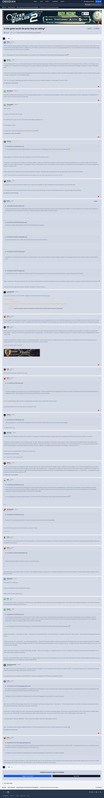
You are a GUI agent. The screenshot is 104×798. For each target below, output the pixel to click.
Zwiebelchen (10, 578)
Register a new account (27, 776)
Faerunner (9, 432)
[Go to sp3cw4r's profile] (5, 463)
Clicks (8, 537)
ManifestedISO (10, 509)
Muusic (7, 32)
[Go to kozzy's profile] (5, 369)
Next (9, 38)
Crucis (8, 680)
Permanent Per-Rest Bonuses (39, 308)
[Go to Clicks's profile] (5, 537)
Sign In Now (76, 776)
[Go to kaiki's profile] (5, 480)
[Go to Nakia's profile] (5, 327)
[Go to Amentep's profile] (5, 142)
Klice (8, 598)
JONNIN (8, 609)
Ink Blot (8, 59)
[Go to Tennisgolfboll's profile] (5, 105)
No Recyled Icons (53, 308)
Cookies (17, 795)
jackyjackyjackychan (11, 664)
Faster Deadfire (21, 308)
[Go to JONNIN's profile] (5, 610)
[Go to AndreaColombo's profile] (5, 292)
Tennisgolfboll (10, 104)
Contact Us (12, 795)
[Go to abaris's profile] (5, 317)
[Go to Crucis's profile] (5, 681)
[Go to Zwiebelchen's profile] (5, 579)
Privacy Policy (5, 795)
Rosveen (9, 414)
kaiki (8, 479)
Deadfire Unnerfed (26, 308)
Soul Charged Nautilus (59, 308)
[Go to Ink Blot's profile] (5, 60)
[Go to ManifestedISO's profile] (5, 510)
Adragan (9, 180)
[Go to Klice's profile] (5, 599)
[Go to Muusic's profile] (4, 32)
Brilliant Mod (16, 308)
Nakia (8, 326)
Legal (28, 795)
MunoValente (10, 90)
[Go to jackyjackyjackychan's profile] (5, 665)
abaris (8, 316)
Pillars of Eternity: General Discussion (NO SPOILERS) (29, 32)
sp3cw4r (9, 462)
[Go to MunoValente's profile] (5, 91)
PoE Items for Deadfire (47, 308)
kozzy (8, 369)
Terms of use (22, 795)
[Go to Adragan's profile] (5, 181)
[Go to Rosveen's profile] (5, 415)
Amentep (9, 141)
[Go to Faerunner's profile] (5, 433)
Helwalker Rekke (31, 308)
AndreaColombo (10, 291)
